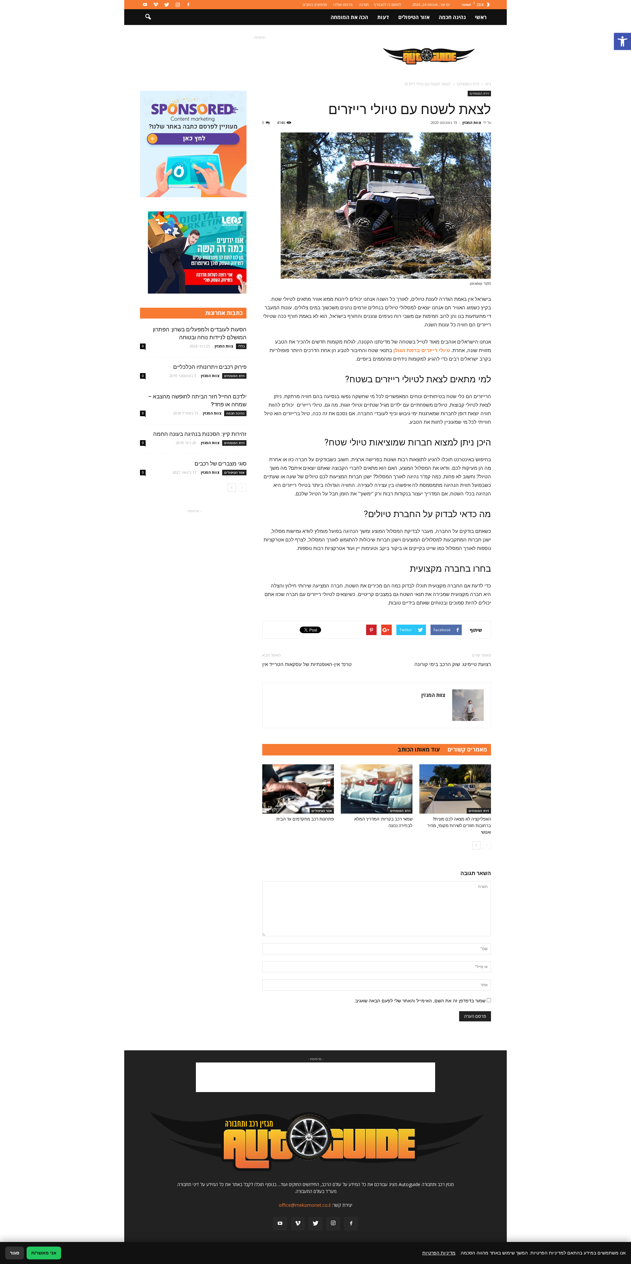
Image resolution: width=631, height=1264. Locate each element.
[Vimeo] (156, 4)
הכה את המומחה (349, 17)
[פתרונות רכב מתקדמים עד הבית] (298, 789)
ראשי (480, 17)
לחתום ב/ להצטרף (387, 4)
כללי (241, 346)
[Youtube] (145, 4)
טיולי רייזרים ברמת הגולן (421, 350)
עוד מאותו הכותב (419, 749)
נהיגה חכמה (452, 17)
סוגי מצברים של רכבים (220, 463)
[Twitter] (167, 4)
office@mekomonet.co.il (305, 1205)
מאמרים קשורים (467, 749)
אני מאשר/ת (44, 1252)
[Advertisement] (259, 55)
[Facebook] (188, 4)
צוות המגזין (471, 122)
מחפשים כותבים (315, 4)
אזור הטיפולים (414, 17)
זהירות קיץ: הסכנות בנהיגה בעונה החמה (199, 434)
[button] (622, 41)
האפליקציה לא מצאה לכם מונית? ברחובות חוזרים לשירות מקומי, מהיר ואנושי (459, 826)
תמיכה (364, 4)
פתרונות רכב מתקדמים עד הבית (305, 819)
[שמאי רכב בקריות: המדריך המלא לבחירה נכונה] (376, 789)
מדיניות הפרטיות (439, 1252)
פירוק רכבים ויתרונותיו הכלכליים (209, 367)
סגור (14, 1252)
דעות (383, 17)
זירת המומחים (479, 93)
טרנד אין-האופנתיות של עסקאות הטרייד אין (307, 664)
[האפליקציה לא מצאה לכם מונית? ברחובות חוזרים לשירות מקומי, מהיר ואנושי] (455, 789)
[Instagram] (177, 4)
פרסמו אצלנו (343, 4)
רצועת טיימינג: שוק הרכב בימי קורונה (452, 664)
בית (488, 84)
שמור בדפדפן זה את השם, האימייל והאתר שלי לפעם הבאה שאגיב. (419, 1000)
